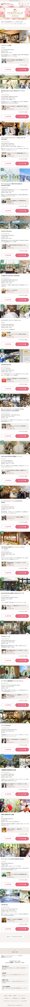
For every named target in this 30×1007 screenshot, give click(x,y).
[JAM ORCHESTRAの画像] (15, 355)
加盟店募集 (23, 998)
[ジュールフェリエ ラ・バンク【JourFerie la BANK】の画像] (15, 492)
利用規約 (10, 995)
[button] (15, 968)
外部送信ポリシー (8, 998)
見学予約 (9, 69)
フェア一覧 (23, 69)
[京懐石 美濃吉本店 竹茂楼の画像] (15, 805)
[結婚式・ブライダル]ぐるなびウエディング (9, 955)
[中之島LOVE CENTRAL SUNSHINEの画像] (15, 267)
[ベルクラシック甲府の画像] (15, 36)
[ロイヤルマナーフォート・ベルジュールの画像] (15, 311)
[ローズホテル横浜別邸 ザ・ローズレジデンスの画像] (15, 672)
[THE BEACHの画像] (15, 896)
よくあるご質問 (23, 1000)
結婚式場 (20, 955)
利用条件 (14, 995)
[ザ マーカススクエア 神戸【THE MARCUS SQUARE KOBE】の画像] (15, 175)
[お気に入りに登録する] (27, 43)
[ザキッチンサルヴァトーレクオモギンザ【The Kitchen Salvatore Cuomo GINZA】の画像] (15, 400)
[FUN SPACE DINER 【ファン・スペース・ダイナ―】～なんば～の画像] (15, 538)
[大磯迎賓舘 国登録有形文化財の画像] (15, 761)
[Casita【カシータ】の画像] (15, 627)
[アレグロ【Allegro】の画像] (15, 716)
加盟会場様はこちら (16, 998)
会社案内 (5, 995)
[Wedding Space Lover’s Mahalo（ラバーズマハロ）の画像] (15, 82)
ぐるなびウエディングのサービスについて (11, 1000)
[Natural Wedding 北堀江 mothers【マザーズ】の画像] (15, 584)
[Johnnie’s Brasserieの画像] (15, 222)
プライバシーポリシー (22, 995)
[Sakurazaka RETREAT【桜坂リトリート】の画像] (15, 447)
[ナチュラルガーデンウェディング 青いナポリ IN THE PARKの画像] (15, 129)
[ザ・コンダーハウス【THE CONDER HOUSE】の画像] (15, 850)
